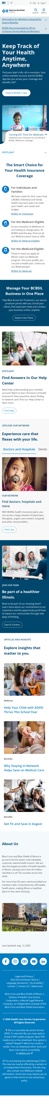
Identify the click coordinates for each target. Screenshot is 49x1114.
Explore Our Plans (24, 317)
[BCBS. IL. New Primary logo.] (13, 11)
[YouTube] (33, 962)
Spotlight (8, 152)
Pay (34, 3)
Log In (43, 3)
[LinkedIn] (43, 962)
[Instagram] (15, 962)
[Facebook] (5, 962)
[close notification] (45, 19)
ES (11, 3)
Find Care (9, 529)
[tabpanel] (24, 496)
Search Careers (12, 624)
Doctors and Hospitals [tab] (19, 449)
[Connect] (24, 962)
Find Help (9, 410)
